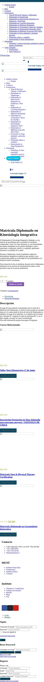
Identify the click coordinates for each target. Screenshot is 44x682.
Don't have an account (8, 656)
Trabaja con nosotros (13, 590)
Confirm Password (6, 676)
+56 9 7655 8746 (12, 551)
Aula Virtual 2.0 (15, 51)
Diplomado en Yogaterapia (18, 17)
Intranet (9, 592)
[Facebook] (4, 608)
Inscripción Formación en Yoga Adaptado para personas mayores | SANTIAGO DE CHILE (20, 422)
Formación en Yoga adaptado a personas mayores (18, 136)
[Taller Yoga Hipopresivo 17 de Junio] (17, 330)
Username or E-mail (7, 650)
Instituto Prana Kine (13, 568)
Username (3, 668)
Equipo (11, 7)
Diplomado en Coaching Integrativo (22, 23)
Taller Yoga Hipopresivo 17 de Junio (17, 370)
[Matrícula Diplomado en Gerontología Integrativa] (17, 486)
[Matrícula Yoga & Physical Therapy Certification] (17, 434)
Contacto (8, 11)
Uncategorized (13, 291)
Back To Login (5, 654)
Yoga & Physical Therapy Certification (23, 15)
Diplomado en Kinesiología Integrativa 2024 (25, 29)
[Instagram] (10, 608)
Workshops (9, 41)
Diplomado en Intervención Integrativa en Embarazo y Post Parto (24, 20)
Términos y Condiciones (15, 588)
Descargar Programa (12, 298)
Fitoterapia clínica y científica (19, 37)
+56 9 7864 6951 (12, 549)
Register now (5, 679)
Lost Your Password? (7, 636)
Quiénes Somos (10, 5)
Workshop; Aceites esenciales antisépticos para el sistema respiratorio (17, 153)
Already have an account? (9, 681)
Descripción (9, 296)
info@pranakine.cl (12, 553)
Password (3, 630)
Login (7, 615)
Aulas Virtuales (10, 47)
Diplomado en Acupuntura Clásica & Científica (26, 27)
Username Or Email (7, 627)
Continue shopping (17, 177)
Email (2, 671)
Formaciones (9, 13)
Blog (6, 9)
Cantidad (10, 281)
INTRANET (13, 49)
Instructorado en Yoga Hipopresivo (21, 39)
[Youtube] (16, 608)
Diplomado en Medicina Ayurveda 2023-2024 (25, 31)
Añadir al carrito (15, 284)
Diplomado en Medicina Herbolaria (21, 25)
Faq (7, 597)
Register (7, 617)
